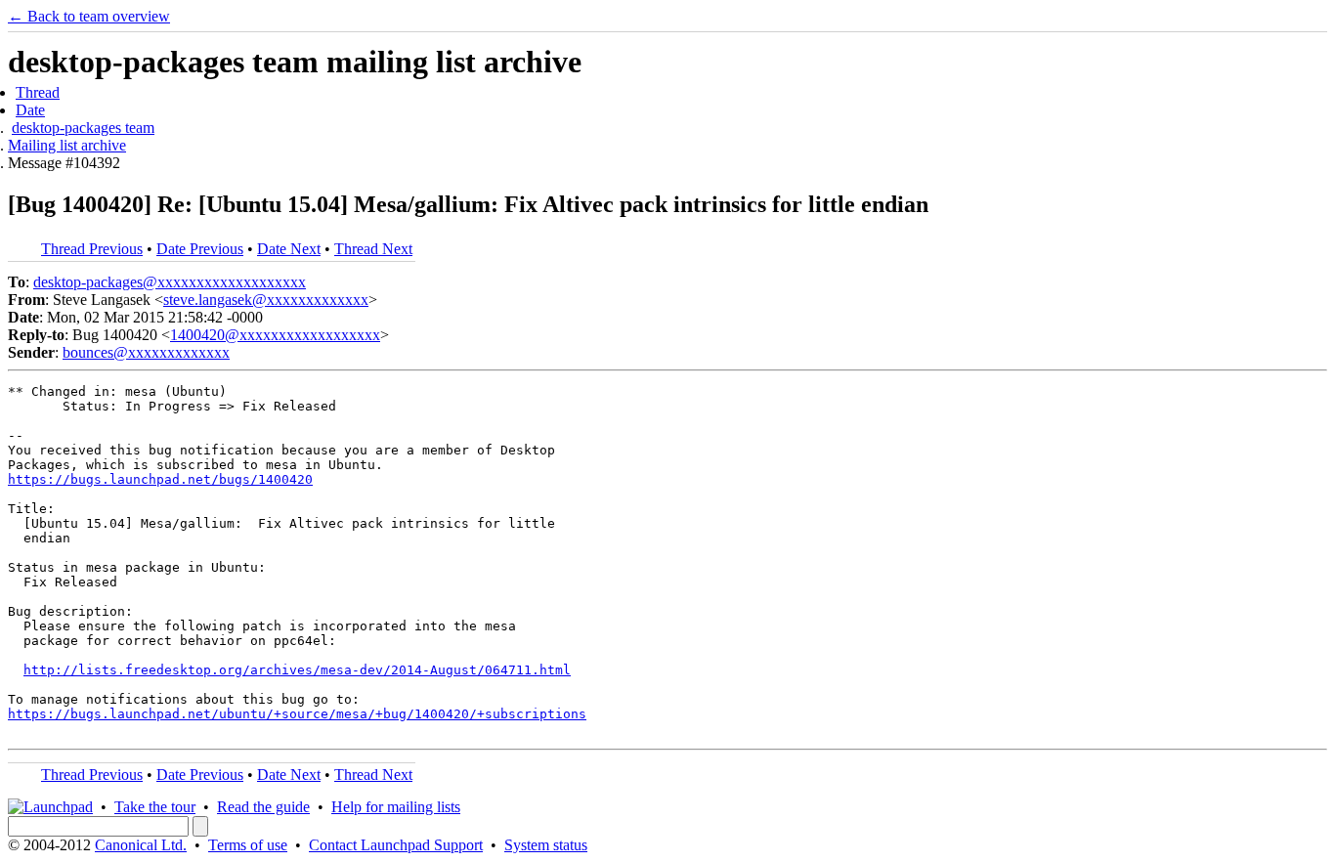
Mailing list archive (67, 145)
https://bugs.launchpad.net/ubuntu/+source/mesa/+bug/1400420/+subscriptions (297, 714)
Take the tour (154, 806)
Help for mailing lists (395, 806)
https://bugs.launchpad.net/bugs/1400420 (160, 479)
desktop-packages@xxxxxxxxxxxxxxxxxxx (169, 282)
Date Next (289, 248)
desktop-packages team (83, 127)
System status (545, 845)
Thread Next (373, 248)
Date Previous (199, 248)
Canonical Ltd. (141, 845)
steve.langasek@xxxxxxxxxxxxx (265, 299)
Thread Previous (92, 248)
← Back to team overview (89, 16)
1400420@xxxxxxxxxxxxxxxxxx (275, 334)
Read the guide (263, 806)
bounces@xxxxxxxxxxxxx (146, 352)
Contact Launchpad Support (396, 845)
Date (30, 110)
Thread (38, 92)
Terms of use (247, 845)
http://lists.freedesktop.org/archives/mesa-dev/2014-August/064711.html (297, 670)
